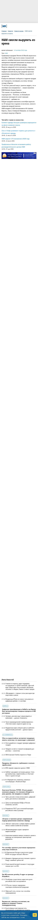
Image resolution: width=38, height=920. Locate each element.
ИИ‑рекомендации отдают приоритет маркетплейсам (17, 830)
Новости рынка (18, 31)
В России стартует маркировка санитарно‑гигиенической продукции (17, 886)
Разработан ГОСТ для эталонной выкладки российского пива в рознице (19, 809)
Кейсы (5, 706)
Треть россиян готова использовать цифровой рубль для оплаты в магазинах (20, 798)
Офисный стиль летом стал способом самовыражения (17, 892)
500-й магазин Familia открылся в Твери (18, 755)
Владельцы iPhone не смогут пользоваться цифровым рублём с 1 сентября (19, 700)
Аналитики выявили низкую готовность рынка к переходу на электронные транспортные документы (20, 837)
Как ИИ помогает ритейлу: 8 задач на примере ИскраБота (17, 875)
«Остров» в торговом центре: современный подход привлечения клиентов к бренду (17, 819)
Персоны (6, 786)
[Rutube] (25, 26)
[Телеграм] (8, 26)
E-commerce (7, 734)
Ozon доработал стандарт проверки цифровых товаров (20, 744)
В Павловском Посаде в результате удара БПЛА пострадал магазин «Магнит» (19, 853)
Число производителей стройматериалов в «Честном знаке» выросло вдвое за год (19, 723)
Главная (4, 31)
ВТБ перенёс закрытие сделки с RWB (17, 768)
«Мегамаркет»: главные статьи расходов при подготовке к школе (19, 694)
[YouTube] (21, 26)
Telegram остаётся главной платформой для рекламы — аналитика (19, 750)
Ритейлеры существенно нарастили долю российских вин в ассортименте (18, 880)
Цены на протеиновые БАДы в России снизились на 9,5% (17, 803)
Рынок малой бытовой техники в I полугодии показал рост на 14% (19, 865)
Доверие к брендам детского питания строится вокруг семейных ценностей (20, 859)
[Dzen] (18, 26)
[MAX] (15, 26)
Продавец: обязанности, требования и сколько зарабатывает (18, 764)
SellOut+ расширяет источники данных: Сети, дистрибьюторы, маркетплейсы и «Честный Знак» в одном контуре (20, 774)
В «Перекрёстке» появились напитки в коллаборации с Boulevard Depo (17, 780)
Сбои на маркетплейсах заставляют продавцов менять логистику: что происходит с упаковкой (18, 739)
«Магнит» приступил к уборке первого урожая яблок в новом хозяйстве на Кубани (20, 824)
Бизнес (5, 815)
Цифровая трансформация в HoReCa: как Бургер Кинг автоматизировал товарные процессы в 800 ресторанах (19, 711)
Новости (10, 31)
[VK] (12, 26)
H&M (6, 53)
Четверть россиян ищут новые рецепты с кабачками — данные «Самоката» (18, 717)
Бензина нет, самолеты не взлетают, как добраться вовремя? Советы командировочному (15, 903)
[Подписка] (28, 26)
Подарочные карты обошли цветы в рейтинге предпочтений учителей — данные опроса (19, 729)
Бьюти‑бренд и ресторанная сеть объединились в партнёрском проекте (17, 909)
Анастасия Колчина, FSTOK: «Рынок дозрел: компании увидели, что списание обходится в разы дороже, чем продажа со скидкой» (18, 792)
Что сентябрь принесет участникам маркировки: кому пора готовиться (18, 848)
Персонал (6, 759)
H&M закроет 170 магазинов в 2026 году (15, 139)
